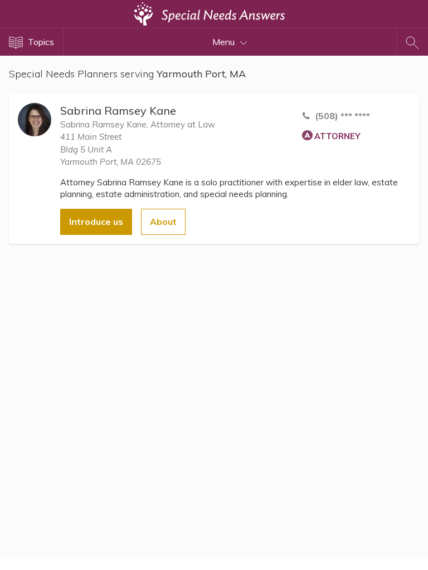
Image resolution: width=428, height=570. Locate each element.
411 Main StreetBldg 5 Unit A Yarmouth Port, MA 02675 (110, 149)
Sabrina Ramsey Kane (118, 110)
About (163, 221)
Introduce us (96, 221)
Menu (224, 41)
